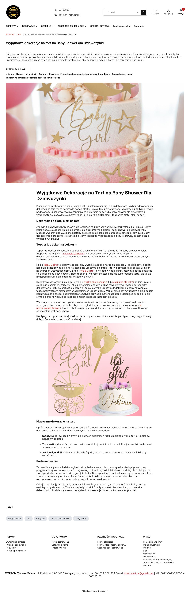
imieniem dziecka (72, 253)
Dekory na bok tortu (27, 74)
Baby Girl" (50, 264)
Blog (19, 34)
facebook (148, 553)
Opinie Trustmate (151, 544)
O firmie (147, 547)
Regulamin (11, 547)
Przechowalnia (59, 547)
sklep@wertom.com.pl (69, 14)
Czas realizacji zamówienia (110, 547)
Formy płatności (105, 542)
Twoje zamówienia (60, 542)
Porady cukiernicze (49, 74)
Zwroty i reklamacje (15, 542)
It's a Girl (86, 270)
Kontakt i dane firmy (153, 542)
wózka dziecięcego (94, 281)
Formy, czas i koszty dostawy (111, 544)
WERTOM (10, 34)
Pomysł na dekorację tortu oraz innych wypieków (85, 74)
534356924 (65, 10)
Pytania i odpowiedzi (16, 544)
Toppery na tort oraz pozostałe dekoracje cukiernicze (33, 77)
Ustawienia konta (60, 544)
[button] (143, 12)
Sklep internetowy (94, 591)
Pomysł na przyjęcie (122, 74)
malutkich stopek (122, 281)
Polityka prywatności (16, 550)
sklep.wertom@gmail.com (139, 573)
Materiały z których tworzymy (157, 559)
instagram (148, 556)
